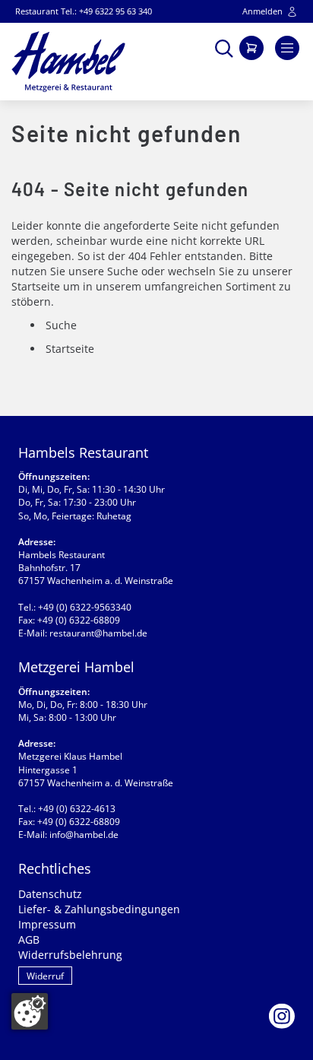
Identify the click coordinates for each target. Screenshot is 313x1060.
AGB (29, 939)
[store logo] (68, 61)
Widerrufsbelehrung (70, 954)
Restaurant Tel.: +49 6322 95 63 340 (83, 11)
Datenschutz (50, 894)
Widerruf (45, 976)
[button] (224, 46)
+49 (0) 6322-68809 (78, 620)
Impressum (47, 924)
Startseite (35, 286)
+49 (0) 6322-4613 (76, 808)
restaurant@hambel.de (98, 633)
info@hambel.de (84, 834)
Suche (122, 271)
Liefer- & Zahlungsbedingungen (99, 909)
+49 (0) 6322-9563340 (84, 607)
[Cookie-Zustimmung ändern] (29, 1011)
